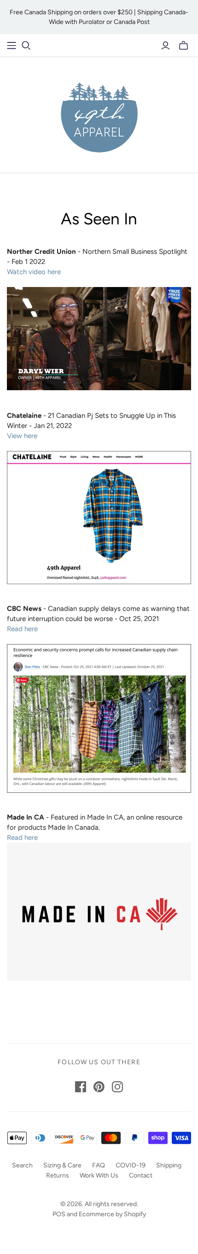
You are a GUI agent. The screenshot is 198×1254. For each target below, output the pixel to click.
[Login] (165, 46)
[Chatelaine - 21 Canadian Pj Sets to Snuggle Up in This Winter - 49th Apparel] (99, 517)
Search (22, 1165)
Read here (22, 629)
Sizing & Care (62, 1165)
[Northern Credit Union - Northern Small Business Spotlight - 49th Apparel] (99, 338)
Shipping (168, 1165)
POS (58, 1214)
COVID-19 (131, 1165)
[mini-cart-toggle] (183, 46)
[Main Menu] (11, 45)
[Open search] (26, 45)
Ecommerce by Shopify (112, 1214)
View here (22, 436)
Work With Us (99, 1175)
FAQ (98, 1165)
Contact (140, 1175)
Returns (57, 1175)
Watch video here (34, 272)
